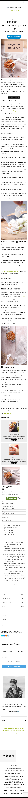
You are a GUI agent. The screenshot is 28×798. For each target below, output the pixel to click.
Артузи (15, 111)
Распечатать (12, 498)
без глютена (8, 631)
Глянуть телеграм (14, 36)
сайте (24, 296)
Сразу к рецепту (14, 97)
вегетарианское (5, 632)
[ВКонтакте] (4, 636)
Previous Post (7, 651)
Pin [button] (20, 498)
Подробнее (13, 711)
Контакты (14, 765)
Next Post (20, 651)
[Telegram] (8, 636)
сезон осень (21, 632)
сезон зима (14, 632)
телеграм (22, 411)
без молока (16, 631)
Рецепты (14, 19)
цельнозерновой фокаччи (9, 271)
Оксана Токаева (18, 31)
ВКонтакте (7, 413)
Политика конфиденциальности (14, 728)
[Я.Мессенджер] (2, 636)
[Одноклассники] (6, 636)
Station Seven (15, 795)
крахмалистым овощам (9, 276)
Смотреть (14, 440)
